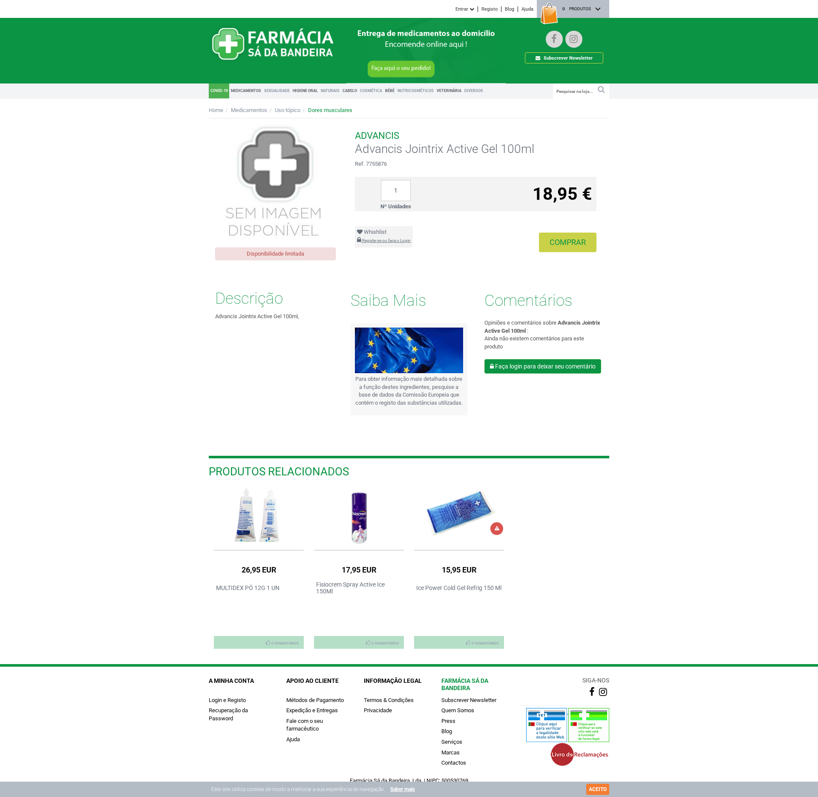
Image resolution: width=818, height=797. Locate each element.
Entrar (462, 9)
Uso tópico (287, 110)
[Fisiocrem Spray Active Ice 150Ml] (359, 517)
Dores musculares (330, 110)
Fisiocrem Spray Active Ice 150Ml (350, 588)
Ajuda (527, 9)
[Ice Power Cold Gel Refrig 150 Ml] (459, 512)
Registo (489, 9)
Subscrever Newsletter (567, 58)
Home (216, 110)
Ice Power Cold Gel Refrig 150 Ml (458, 587)
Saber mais (402, 789)
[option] (259, 568)
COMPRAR (568, 242)
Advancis (377, 135)
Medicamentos (249, 110)
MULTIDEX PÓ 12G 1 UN (247, 587)
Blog (509, 9)
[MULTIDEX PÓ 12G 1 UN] (259, 515)
